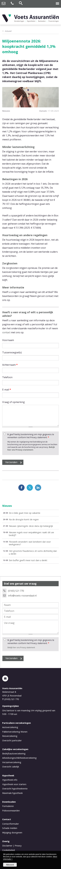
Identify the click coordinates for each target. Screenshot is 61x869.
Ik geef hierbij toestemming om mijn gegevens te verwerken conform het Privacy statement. (30, 436)
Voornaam (8, 340)
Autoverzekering (10, 727)
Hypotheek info (9, 779)
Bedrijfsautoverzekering (13, 753)
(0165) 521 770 (16, 590)
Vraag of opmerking (13, 402)
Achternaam (10, 364)
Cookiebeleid (8, 850)
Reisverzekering (9, 736)
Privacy (18, 845)
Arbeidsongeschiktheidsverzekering (19, 757)
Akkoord (10, 865)
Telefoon (7, 377)
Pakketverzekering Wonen (14, 731)
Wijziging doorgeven (12, 832)
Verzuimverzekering (11, 762)
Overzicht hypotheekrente (15, 788)
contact (6, 332)
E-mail (6, 389)
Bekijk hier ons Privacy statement (31, 448)
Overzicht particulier (12, 740)
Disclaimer (7, 845)
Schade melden (9, 828)
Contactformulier (10, 823)
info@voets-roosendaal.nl (22, 595)
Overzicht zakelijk (10, 766)
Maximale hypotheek (12, 793)
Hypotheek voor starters (14, 784)
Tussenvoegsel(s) (12, 352)
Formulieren (8, 806)
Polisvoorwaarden (11, 810)
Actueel (8, 31)
